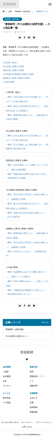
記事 (32, 402)
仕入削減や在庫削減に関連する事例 (18, 74)
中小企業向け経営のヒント (17, 336)
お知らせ (34, 398)
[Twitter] (27, 359)
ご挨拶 (6, 371)
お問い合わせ (27, 427)
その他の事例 (8, 82)
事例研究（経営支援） (12, 19)
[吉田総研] (9, 4)
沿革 (5, 381)
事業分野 (34, 367)
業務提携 (34, 412)
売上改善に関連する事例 (13, 66)
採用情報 (34, 407)
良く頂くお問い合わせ (10, 422)
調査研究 (34, 386)
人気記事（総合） (10, 62)
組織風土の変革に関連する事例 (16, 78)
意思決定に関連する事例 (13, 70)
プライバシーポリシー (44, 422)
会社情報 (7, 367)
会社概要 (7, 376)
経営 (32, 371)
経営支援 (7, 398)
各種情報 (34, 393)
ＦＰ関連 (7, 402)
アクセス (7, 386)
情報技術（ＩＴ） (37, 376)
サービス (7, 393)
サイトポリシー (27, 422)
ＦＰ (32, 381)
